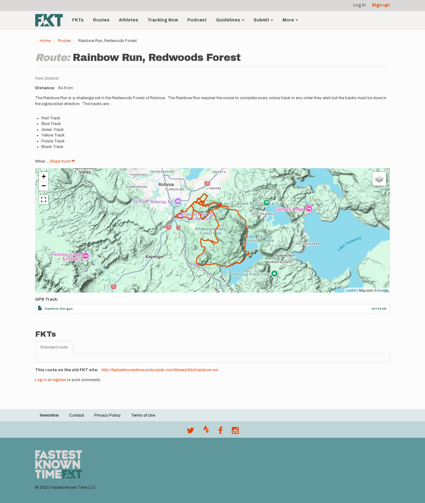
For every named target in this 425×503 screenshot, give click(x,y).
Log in (359, 5)
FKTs (78, 20)
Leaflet (351, 290)
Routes (101, 20)
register (59, 380)
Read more (60, 161)
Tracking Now (162, 20)
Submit (262, 20)
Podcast (197, 20)
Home (45, 41)
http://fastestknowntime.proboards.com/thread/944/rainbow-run (159, 370)
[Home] (51, 20)
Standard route (54, 347)
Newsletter (49, 415)
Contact (76, 415)
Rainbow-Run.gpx (59, 308)
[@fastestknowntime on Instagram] (235, 432)
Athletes (128, 20)
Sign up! (381, 5)
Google (382, 290)
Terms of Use (143, 415)
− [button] (44, 186)
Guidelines (228, 20)
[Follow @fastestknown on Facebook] (220, 432)
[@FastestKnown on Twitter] (190, 432)
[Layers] (379, 179)
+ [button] (44, 176)
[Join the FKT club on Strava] (206, 432)
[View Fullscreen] (43, 199)
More (289, 20)
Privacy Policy (107, 415)
